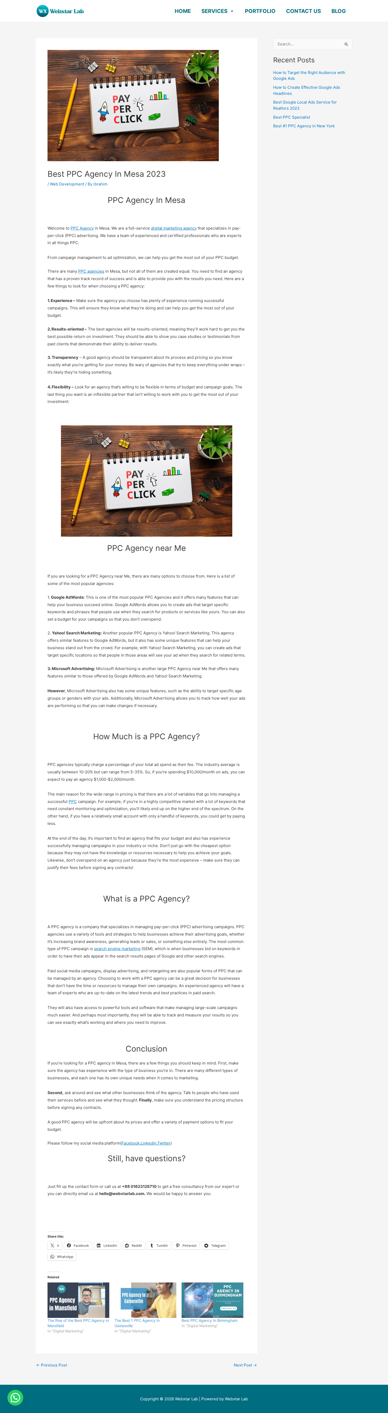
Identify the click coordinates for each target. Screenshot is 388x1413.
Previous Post (51, 1365)
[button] (15, 1398)
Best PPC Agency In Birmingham (210, 1320)
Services (214, 11)
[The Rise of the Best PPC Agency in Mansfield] (78, 1300)
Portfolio (260, 11)
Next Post (245, 1365)
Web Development (67, 184)
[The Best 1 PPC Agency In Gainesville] (145, 1300)
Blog (339, 11)
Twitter (164, 1143)
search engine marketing (117, 948)
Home (183, 11)
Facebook (130, 1143)
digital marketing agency (174, 228)
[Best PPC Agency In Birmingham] (212, 1300)
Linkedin (149, 1143)
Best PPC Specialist (291, 117)
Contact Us (303, 11)
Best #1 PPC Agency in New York (304, 125)
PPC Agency (82, 228)
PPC (73, 801)
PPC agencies (91, 271)
